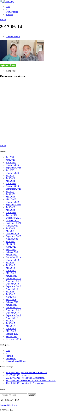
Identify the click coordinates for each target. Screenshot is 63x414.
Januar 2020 (11, 254)
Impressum (11, 358)
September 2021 (13, 223)
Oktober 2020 (12, 233)
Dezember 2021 (13, 218)
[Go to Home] (7, 1)
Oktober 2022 (12, 202)
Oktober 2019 (12, 260)
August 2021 (12, 225)
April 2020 (11, 247)
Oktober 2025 (12, 165)
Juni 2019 (10, 265)
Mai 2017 (10, 326)
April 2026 (11, 162)
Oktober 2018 (12, 283)
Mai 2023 (10, 196)
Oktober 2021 (12, 220)
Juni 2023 (10, 194)
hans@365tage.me (8, 405)
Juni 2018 (10, 294)
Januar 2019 (11, 276)
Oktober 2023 (12, 186)
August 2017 (12, 318)
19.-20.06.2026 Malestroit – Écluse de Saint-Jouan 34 (31, 380)
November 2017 (13, 310)
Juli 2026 (10, 157)
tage (8, 9)
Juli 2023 (10, 191)
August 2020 (12, 239)
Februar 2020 (12, 252)
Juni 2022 (10, 207)
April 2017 (11, 328)
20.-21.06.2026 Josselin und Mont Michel (25, 377)
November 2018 (13, 281)
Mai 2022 (10, 210)
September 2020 (13, 236)
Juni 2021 (10, 228)
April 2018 (11, 297)
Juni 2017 (10, 323)
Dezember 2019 (13, 257)
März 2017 (11, 331)
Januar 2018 (11, 305)
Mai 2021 (10, 231)
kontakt (9, 14)
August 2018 (12, 289)
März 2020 (11, 249)
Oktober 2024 (12, 173)
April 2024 (11, 183)
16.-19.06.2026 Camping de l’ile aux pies (25, 383)
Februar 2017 (12, 334)
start (8, 6)
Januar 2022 (11, 215)
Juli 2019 (10, 262)
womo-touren (12, 12)
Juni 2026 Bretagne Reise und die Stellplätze (26, 372)
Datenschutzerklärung (16, 361)
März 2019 (11, 273)
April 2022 (11, 212)
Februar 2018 (12, 302)
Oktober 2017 (12, 312)
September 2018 (13, 286)
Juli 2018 (10, 291)
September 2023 (13, 189)
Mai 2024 (10, 181)
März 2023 (11, 199)
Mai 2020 (10, 244)
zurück (3, 19)
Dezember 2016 (13, 339)
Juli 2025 (10, 170)
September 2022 (13, 204)
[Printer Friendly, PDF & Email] (8, 65)
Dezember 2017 (13, 307)
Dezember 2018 (13, 278)
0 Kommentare (13, 36)
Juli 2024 (10, 175)
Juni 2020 (10, 241)
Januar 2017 (11, 336)
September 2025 (13, 167)
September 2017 (13, 315)
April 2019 (11, 270)
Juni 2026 (10, 160)
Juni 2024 (10, 178)
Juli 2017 (10, 320)
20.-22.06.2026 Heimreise (18, 375)
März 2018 (11, 299)
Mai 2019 (10, 268)
